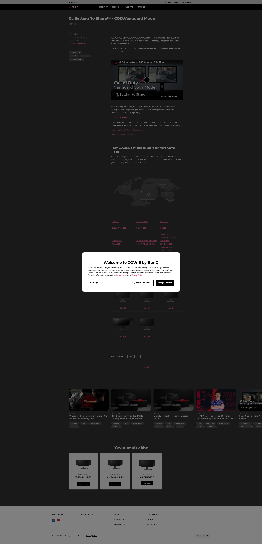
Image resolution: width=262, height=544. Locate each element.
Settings (94, 283)
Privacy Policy (137, 275)
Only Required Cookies (141, 283)
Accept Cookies (165, 283)
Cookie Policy (121, 275)
